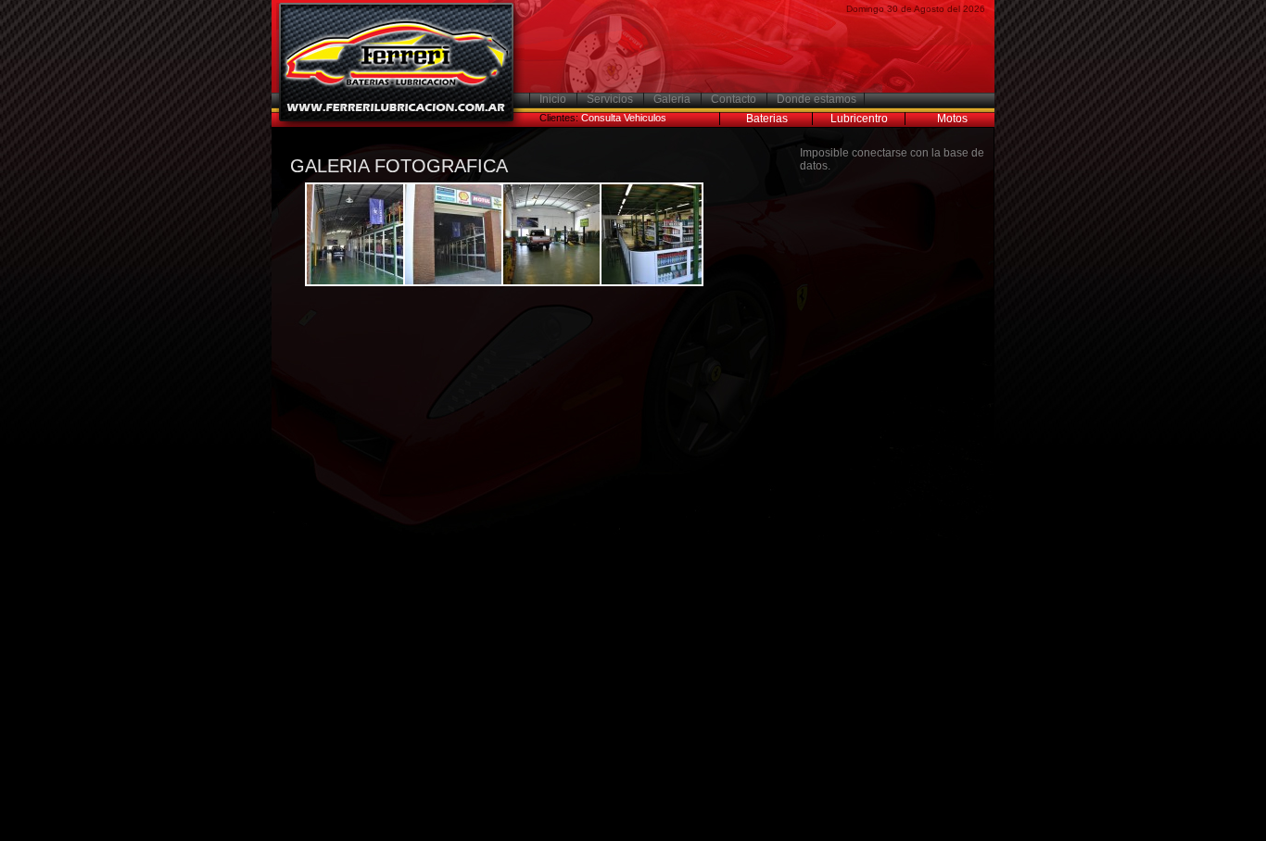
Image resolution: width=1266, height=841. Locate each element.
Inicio (552, 99)
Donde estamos (816, 99)
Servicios (610, 99)
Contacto (733, 99)
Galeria (671, 99)
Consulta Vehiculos (623, 117)
